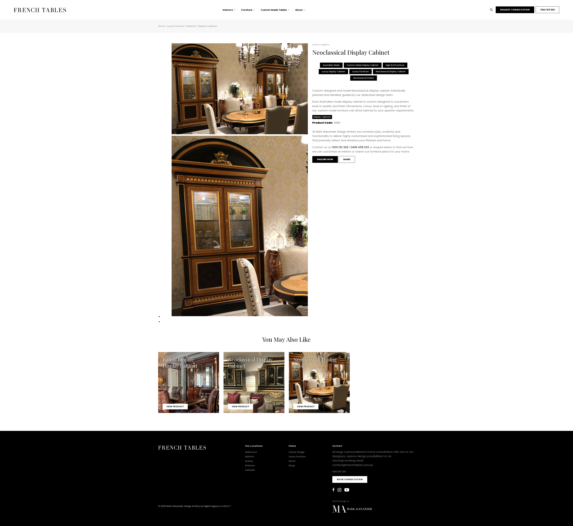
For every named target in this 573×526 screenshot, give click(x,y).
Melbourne (251, 452)
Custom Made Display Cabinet (363, 65)
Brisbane (250, 465)
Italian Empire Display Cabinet (180, 362)
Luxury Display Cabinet (333, 71)
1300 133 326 (547, 9)
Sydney (249, 461)
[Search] (492, 10)
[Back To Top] (565, 518)
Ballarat (249, 456)
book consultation (350, 479)
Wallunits (191, 26)
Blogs (292, 465)
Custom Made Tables (274, 10)
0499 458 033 (360, 147)
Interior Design (297, 452)
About (299, 10)
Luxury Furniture (175, 26)
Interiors (228, 10)
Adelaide (250, 470)
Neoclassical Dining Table (315, 362)
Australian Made (331, 65)
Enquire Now (325, 159)
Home (161, 26)
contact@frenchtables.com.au (352, 465)
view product (175, 406)
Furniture (247, 10)
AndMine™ (225, 506)
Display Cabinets (207, 26)
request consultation (515, 9)
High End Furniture (395, 65)
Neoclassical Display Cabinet (391, 71)
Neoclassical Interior (363, 77)
